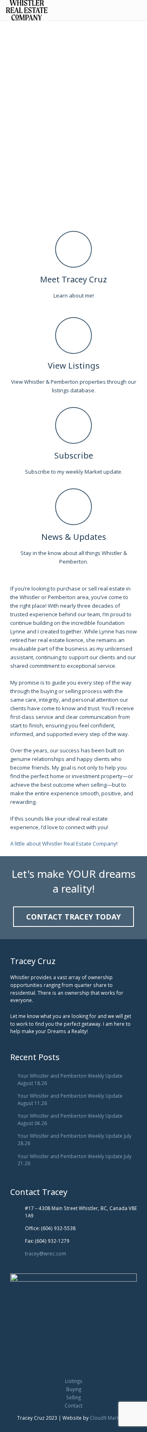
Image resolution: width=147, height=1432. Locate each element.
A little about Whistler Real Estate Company (63, 843)
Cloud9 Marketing (110, 1417)
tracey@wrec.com (45, 1253)
